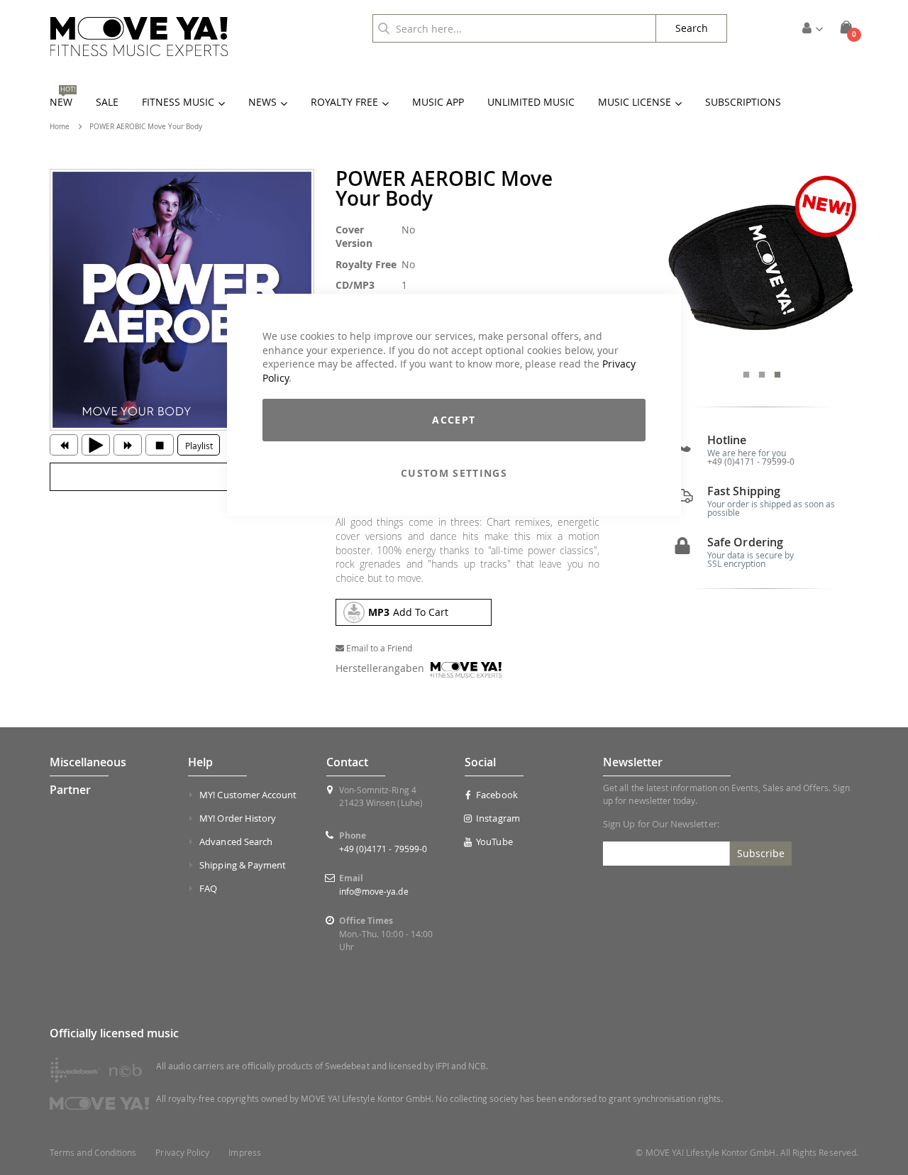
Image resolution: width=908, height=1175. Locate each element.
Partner (70, 790)
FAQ (208, 888)
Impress (244, 1152)
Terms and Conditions (93, 1152)
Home (60, 126)
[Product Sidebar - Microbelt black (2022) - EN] (761, 266)
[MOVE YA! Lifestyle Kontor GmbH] (139, 36)
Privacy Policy (182, 1152)
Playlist (199, 445)
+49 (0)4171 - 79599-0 (750, 461)
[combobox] (514, 28)
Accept (453, 419)
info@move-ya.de (374, 891)
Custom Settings (454, 473)
